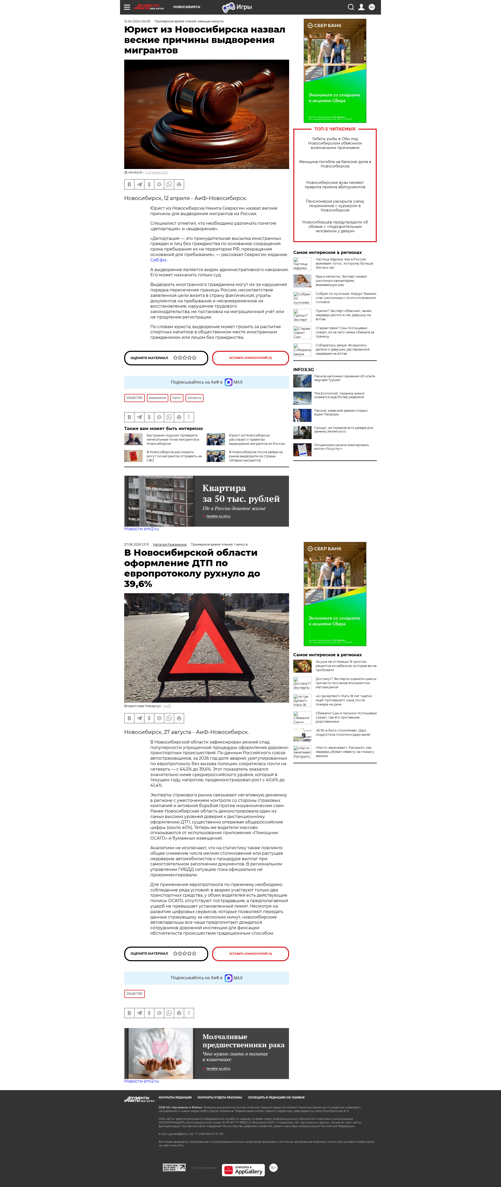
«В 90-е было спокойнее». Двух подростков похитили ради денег (343, 732)
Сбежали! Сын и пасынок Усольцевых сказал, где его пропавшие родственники (346, 717)
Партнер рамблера (203, 1167)
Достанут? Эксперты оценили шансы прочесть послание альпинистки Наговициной (346, 683)
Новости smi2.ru (141, 528)
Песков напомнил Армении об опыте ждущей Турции (344, 378)
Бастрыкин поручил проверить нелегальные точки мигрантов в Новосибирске (173, 439)
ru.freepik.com (156, 172)
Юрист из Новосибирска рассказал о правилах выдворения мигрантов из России (257, 439)
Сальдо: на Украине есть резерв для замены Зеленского (343, 429)
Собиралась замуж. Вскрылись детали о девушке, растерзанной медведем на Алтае (342, 349)
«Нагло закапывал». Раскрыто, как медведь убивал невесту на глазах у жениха (345, 752)
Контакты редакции (175, 1097)
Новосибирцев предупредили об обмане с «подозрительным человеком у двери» (335, 226)
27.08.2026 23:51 (136, 544)
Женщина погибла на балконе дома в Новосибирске (335, 164)
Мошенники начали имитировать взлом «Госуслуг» (341, 447)
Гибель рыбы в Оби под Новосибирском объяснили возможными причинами (335, 143)
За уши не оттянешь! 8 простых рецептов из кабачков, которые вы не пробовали (346, 666)
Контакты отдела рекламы (220, 1097)
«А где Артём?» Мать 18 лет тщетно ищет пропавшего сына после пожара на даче (344, 700)
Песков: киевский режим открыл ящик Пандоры (341, 412)
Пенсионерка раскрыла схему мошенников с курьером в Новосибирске (335, 206)
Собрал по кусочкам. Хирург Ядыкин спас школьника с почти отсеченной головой (346, 298)
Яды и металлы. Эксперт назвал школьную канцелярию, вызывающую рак (341, 280)
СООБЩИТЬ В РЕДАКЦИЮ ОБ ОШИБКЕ (276, 1097)
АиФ (167, 706)
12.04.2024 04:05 (137, 21)
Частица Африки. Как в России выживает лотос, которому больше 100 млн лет (344, 263)
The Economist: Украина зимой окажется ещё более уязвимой (339, 395)
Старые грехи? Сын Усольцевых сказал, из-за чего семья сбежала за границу (345, 332)
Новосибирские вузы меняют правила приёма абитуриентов (335, 184)
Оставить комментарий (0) (250, 358)
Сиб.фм (158, 260)
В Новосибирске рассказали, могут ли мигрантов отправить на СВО (174, 456)
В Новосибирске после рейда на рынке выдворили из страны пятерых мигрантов (256, 456)
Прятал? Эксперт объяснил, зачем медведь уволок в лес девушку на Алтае (343, 315)
